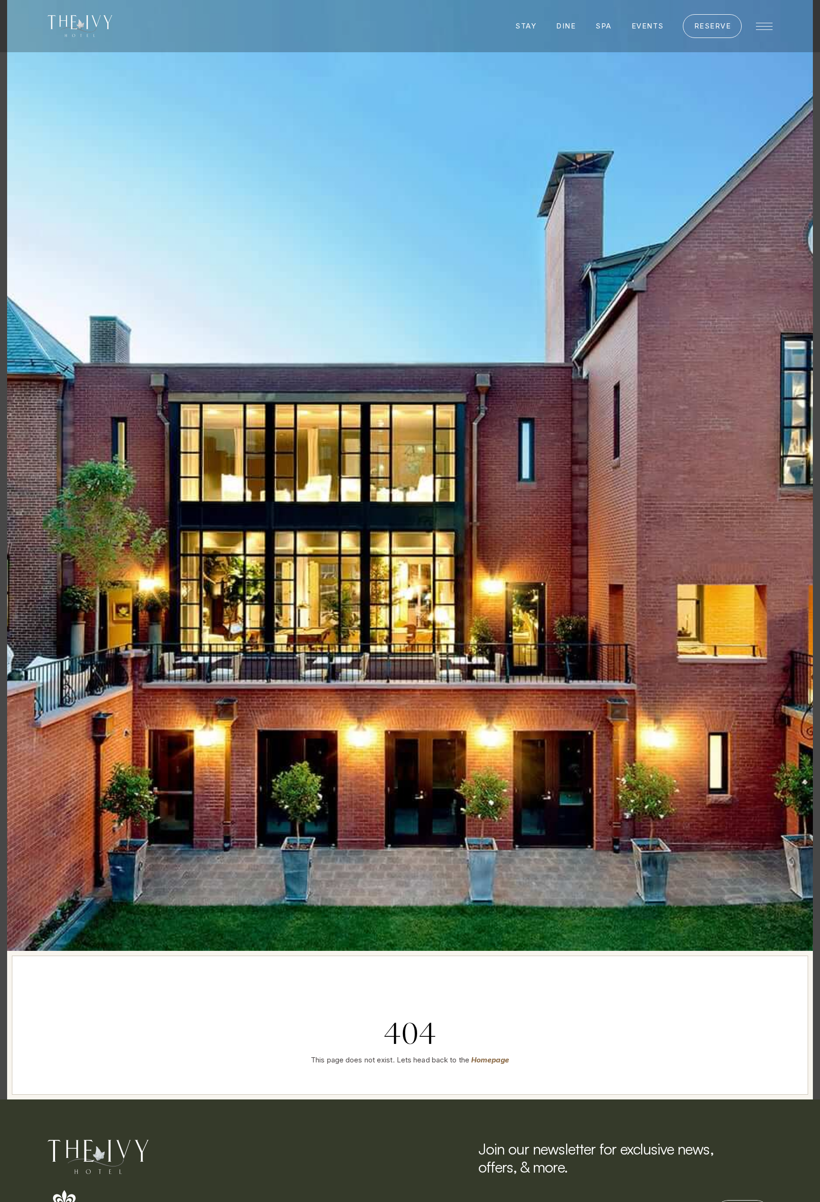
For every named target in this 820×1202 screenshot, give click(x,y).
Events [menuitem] (648, 25)
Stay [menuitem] (525, 25)
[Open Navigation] (764, 26)
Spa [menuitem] (604, 25)
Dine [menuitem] (566, 25)
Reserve (712, 25)
